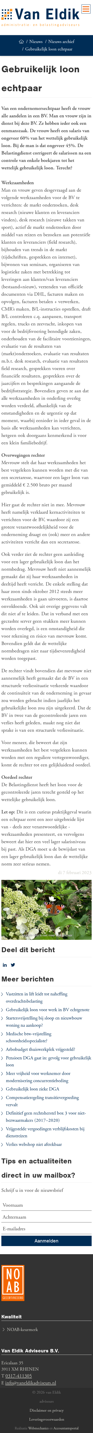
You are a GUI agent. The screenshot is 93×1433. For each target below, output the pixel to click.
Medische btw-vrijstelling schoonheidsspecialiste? (28, 1037)
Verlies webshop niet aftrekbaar (34, 1144)
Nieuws (35, 42)
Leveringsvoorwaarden (46, 1419)
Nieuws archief (61, 42)
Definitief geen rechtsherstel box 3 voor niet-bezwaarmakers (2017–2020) (46, 1116)
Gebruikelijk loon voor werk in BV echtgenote (47, 1010)
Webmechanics (38, 1428)
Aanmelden (46, 1241)
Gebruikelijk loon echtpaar (48, 49)
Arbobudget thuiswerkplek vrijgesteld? (40, 1049)
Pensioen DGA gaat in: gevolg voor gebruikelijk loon (48, 1061)
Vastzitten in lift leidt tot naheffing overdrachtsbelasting (36, 997)
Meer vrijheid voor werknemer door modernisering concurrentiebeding (38, 1077)
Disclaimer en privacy (47, 1410)
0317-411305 (18, 1376)
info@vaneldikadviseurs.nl (30, 1383)
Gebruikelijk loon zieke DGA (32, 1089)
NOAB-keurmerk (22, 1330)
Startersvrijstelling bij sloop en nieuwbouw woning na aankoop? (44, 1021)
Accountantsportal (66, 1428)
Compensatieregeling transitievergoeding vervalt (42, 1101)
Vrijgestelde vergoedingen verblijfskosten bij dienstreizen (45, 1132)
